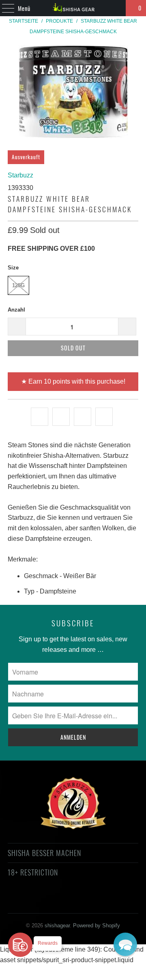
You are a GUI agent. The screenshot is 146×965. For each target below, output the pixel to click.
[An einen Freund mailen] (104, 417)
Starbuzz (20, 175)
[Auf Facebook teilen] (61, 417)
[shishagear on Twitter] (22, 901)
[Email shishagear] (123, 901)
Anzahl (16, 310)
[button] (125, 944)
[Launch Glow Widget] (20, 945)
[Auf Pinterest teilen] (82, 417)
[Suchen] (116, 8)
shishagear (57, 925)
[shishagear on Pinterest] (65, 901)
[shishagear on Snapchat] (94, 901)
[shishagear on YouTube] (51, 901)
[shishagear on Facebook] (36, 901)
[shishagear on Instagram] (80, 901)
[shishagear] (73, 8)
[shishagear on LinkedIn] (109, 901)
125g (18, 285)
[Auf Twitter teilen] (39, 417)
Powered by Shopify (96, 925)
